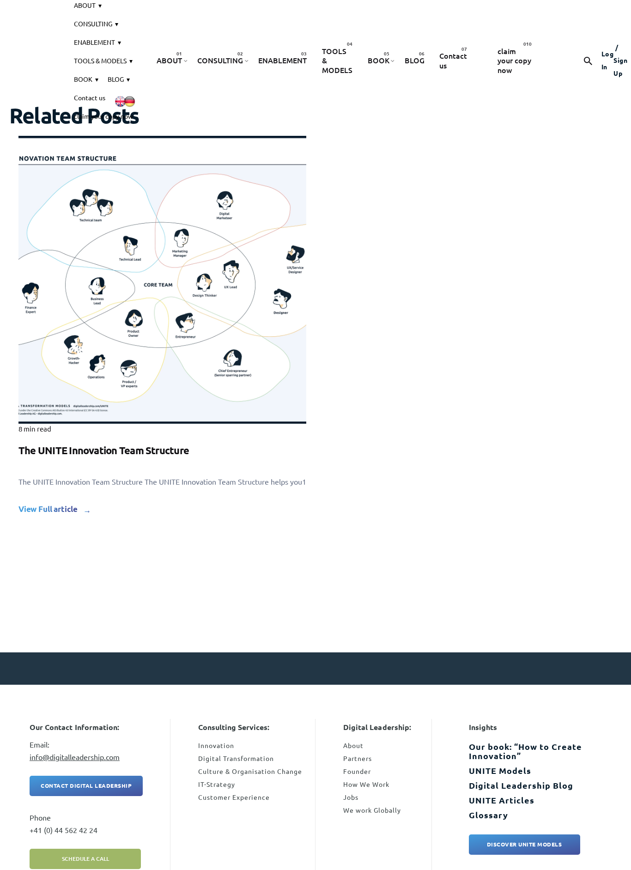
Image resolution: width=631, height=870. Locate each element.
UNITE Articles (501, 800)
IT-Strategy (216, 784)
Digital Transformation (236, 758)
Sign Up (620, 60)
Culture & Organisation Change (250, 771)
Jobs (350, 797)
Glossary (488, 815)
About (353, 745)
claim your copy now (103, 116)
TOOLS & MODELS (100, 61)
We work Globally (372, 810)
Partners (357, 758)
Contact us (89, 98)
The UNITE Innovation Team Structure (103, 450)
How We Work (366, 784)
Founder (357, 771)
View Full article (48, 509)
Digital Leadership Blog (521, 785)
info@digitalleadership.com (75, 757)
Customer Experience (234, 797)
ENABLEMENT (94, 42)
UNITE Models (500, 770)
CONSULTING (93, 24)
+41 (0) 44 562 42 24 (63, 830)
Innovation (216, 745)
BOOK (83, 79)
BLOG (116, 79)
